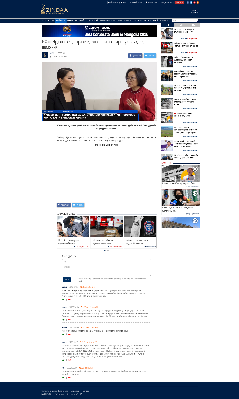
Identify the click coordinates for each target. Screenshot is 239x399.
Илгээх (67, 279)
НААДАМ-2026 (105, 20)
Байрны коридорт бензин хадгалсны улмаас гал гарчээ (186, 44)
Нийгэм (70, 20)
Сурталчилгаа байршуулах (49, 391)
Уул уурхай (79, 20)
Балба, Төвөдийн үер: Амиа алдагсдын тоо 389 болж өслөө (186, 102)
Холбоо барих (63, 391)
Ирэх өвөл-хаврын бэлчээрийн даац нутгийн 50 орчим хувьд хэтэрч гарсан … (186, 130)
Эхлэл (43, 20)
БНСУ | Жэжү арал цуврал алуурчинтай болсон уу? (186, 30)
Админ (52, 53)
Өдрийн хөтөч (135, 20)
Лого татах (85, 391)
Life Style (147, 20)
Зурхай (155, 20)
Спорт (113, 20)
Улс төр (51, 20)
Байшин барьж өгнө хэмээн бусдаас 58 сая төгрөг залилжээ (186, 60)
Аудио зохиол (152, 2)
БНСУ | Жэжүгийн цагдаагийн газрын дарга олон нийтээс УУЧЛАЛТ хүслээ (186, 158)
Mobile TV (179, 2)
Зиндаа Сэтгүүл (166, 2)
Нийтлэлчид (113, 2)
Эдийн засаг (61, 20)
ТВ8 (125, 2)
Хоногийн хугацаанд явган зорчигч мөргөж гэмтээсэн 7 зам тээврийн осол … (186, 74)
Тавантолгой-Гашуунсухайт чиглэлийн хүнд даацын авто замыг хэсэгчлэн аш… (186, 144)
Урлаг (120, 20)
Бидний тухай (75, 391)
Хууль (88, 20)
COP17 (126, 20)
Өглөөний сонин (136, 2)
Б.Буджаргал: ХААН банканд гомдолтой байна (186, 114)
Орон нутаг (164, 20)
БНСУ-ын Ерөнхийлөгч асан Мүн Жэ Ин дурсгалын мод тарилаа (186, 88)
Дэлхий (95, 20)
